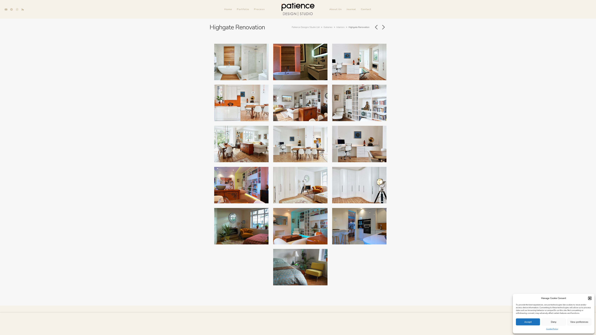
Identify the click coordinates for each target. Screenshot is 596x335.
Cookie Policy (552, 329)
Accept (528, 322)
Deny (553, 322)
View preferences (579, 322)
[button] (589, 298)
